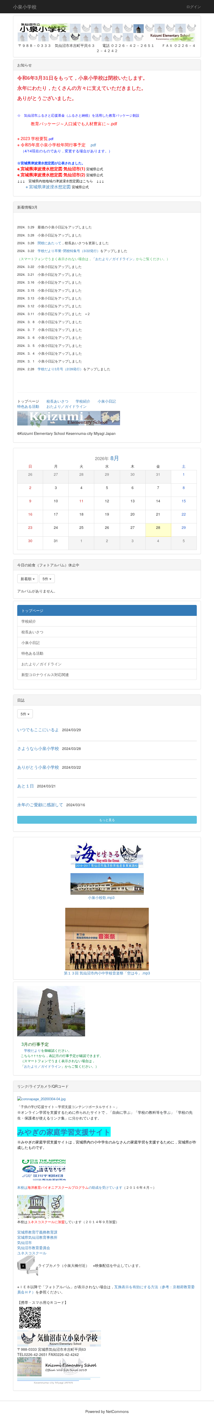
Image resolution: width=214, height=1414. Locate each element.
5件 (46, 578)
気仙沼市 (24, 1242)
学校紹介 (83, 401)
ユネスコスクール (31, 1252)
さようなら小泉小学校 (38, 748)
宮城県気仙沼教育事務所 (37, 1237)
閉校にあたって (49, 242)
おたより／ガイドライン (66, 406)
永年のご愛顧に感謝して (40, 805)
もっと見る (107, 819)
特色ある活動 (28, 406)
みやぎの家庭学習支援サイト (64, 1132)
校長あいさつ (57, 401)
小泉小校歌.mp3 (101, 897)
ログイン (193, 6)
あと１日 (25, 786)
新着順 (27, 578)
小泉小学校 (25, 6)
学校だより (32, 1050)
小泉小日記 (107, 401)
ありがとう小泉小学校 (38, 767)
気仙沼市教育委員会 (33, 1247)
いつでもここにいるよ (38, 730)
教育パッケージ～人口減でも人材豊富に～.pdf (74, 124)
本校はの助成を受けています (69, 1187)
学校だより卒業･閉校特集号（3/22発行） (69, 250)
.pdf (37, 138)
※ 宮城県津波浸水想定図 (48, 187)
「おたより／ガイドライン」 (114, 258)
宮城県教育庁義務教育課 (37, 1232)
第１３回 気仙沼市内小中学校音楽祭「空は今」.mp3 (107, 972)
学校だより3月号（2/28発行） (60, 368)
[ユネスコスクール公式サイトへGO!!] (40, 1206)
